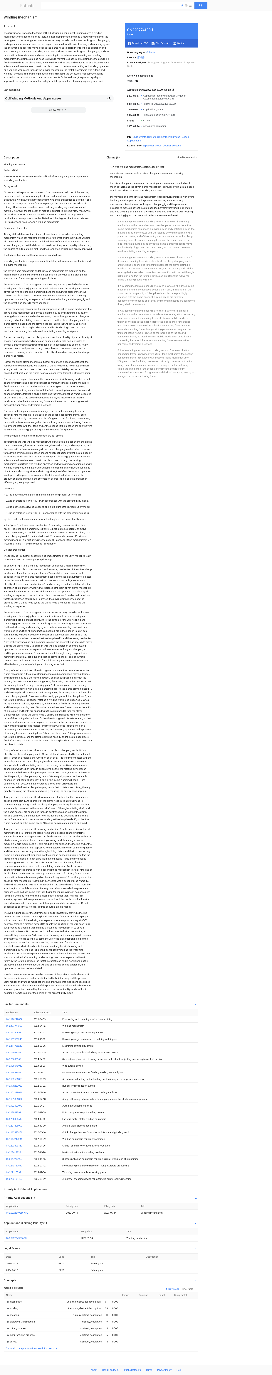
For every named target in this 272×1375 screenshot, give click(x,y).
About (94, 1370)
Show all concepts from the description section (31, 1348)
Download (173, 1289)
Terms (149, 1370)
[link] (14, 1301)
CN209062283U (14, 1052)
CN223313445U (14, 1179)
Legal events (139, 137)
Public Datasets (132, 1370)
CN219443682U (14, 1072)
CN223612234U (14, 1152)
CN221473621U (14, 1045)
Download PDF (140, 43)
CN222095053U (14, 1119)
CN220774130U (14, 1025)
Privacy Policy (164, 1370)
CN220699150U (14, 1059)
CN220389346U (14, 1145)
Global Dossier (163, 145)
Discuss (176, 145)
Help (179, 1370)
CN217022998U (14, 1085)
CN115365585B (14, 1079)
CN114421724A (14, 1139)
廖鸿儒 (141, 57)
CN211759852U (14, 1032)
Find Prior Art (162, 43)
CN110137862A (14, 1092)
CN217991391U (14, 1112)
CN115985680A (14, 1099)
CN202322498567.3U (17, 1212)
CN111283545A (14, 1132)
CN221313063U (14, 1165)
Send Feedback (110, 1370)
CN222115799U (14, 1172)
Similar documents (157, 137)
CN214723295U (14, 1159)
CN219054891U (14, 1065)
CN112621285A (14, 1019)
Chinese (150, 52)
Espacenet (148, 145)
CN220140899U (14, 1125)
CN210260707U (14, 1105)
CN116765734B (14, 1039)
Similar (180, 43)
